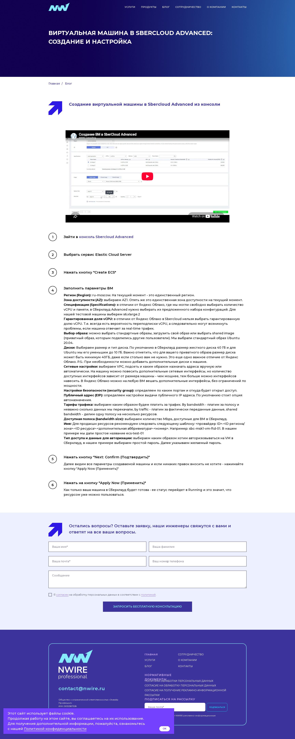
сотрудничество (188, 7)
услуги (130, 7)
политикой (148, 594)
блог (166, 7)
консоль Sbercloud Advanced (106, 237)
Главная (54, 83)
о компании (216, 7)
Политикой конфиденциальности (55, 729)
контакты (239, 7)
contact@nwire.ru (82, 688)
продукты (148, 7)
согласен (62, 594)
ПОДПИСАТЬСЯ (217, 707)
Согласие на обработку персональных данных (180, 685)
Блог (68, 83)
